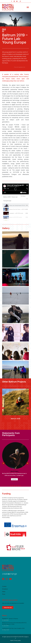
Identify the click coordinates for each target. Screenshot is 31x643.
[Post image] (15, 402)
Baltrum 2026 (15, 419)
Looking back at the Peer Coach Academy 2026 (13, 628)
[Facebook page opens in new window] (11, 1)
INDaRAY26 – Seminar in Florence (10, 618)
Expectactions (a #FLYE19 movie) (17, 221)
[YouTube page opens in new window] (17, 1)
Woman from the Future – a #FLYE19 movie (17, 209)
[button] (10, 485)
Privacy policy (17, 640)
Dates (3, 591)
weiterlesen (14, 479)
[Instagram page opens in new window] (14, 1)
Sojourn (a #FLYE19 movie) (15, 217)
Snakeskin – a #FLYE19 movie (16, 213)
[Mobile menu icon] (28, 7)
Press (3, 594)
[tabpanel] (15, 189)
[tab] (15, 205)
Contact (4, 586)
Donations (5, 589)
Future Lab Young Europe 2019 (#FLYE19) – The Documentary (17, 205)
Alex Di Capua (14, 471)
